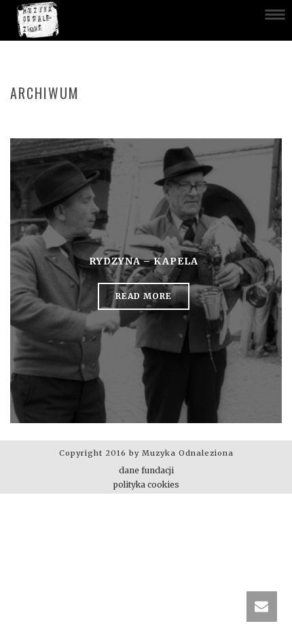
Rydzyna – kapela (143, 261)
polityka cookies (146, 484)
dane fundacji (146, 470)
